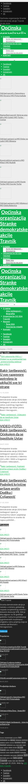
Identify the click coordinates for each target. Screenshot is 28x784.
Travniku (10, 761)
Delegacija (18, 740)
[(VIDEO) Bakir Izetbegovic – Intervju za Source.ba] (3, 718)
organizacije (2, 752)
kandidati (18, 742)
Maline (14, 745)
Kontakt (7, 55)
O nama (6, 37)
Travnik (3, 760)
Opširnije (3, 631)
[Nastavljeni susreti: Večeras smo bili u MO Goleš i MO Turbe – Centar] (5, 110)
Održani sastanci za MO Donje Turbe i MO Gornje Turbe (13, 183)
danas (12, 740)
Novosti (6, 48)
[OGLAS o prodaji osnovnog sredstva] (3, 674)
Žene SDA (10, 51)
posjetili (17, 752)
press (1, 755)
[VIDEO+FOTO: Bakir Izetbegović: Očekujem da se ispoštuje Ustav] (14, 417)
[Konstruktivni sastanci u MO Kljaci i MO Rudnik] (5, 155)
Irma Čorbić (11, 742)
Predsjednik (23, 752)
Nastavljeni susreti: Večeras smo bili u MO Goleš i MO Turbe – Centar (13, 117)
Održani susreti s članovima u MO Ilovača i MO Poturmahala (12, 539)
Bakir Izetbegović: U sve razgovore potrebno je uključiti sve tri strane (13, 378)
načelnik (1, 747)
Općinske (17, 750)
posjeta (7, 752)
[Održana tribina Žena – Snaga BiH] (3, 707)
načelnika (6, 747)
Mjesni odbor (19, 745)
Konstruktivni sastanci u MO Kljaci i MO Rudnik (12, 161)
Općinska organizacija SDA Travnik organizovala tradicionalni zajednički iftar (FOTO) (14, 649)
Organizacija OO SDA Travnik (12, 317)
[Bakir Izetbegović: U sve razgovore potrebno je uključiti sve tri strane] (14, 361)
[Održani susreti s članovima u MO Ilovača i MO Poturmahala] (5, 88)
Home (2, 349)
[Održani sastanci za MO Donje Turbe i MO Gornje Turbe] (5, 176)
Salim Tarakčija (13, 755)
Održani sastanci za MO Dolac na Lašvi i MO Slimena (14, 140)
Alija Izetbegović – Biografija (14, 40)
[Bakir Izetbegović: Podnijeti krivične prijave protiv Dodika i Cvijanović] (14, 471)
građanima (2, 742)
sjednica (8, 758)
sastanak (20, 755)
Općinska (12, 750)
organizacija (23, 750)
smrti (11, 758)
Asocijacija (2, 737)
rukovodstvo (6, 755)
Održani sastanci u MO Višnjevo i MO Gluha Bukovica (14, 204)
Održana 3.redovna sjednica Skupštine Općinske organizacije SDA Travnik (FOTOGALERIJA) (14, 664)
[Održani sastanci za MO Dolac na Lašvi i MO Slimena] (5, 133)
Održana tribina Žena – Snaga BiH (12, 711)
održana (10, 747)
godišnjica (25, 740)
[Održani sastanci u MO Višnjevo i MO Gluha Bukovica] (5, 198)
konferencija (10, 745)
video (17, 761)
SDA (26, 754)
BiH (9, 740)
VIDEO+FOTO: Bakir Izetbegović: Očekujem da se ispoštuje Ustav (13, 432)
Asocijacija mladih (14, 53)
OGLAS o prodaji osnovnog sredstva (13, 678)
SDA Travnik (3, 758)
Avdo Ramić (15, 737)
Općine (7, 750)
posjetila (12, 752)
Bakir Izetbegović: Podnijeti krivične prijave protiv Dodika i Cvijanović (13, 488)
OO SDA (15, 747)
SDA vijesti (5, 364)
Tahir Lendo (18, 757)
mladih (24, 745)
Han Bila (7, 742)
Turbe (13, 761)
